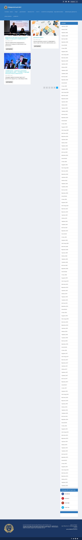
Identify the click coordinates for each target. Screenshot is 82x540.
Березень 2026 (64, 42)
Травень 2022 (64, 186)
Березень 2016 (64, 419)
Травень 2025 (64, 73)
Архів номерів (8, 16)
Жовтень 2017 (64, 359)
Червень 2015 (64, 447)
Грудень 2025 (64, 51)
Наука (11, 11)
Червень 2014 (64, 482)
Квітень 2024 (64, 114)
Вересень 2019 (64, 287)
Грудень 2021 (64, 202)
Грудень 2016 (64, 391)
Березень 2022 (64, 193)
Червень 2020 (64, 259)
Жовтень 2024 (64, 95)
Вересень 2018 (64, 325)
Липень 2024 (64, 105)
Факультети (31, 11)
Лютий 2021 (64, 233)
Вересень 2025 (64, 60)
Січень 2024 (64, 123)
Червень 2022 (64, 183)
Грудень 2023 (64, 127)
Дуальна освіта (38, 37)
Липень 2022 (64, 180)
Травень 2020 (64, 262)
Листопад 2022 (64, 167)
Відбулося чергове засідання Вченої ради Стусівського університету (16, 38)
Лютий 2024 (64, 120)
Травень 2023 (64, 149)
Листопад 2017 (64, 356)
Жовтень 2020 (64, 246)
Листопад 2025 (64, 54)
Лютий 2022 (64, 196)
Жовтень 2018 (64, 322)
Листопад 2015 (64, 432)
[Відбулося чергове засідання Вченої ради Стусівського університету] (17, 28)
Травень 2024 (64, 111)
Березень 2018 (64, 344)
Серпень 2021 (64, 215)
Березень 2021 (64, 230)
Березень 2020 (64, 268)
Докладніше (9, 49)
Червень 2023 (64, 145)
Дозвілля (15, 16)
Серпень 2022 (64, 177)
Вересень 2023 (64, 136)
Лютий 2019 (64, 309)
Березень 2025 (64, 79)
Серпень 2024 (64, 101)
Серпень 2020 (64, 252)
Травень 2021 (64, 224)
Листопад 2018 (64, 318)
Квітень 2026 (64, 39)
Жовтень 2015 (64, 435)
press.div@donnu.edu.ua (71, 529)
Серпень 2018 (64, 328)
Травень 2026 (64, 35)
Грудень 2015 (64, 429)
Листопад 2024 (64, 92)
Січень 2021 (64, 237)
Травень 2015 (64, 451)
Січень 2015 (64, 463)
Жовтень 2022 (64, 171)
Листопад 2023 (64, 130)
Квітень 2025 (64, 76)
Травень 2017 (64, 375)
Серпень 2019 (64, 290)
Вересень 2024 (64, 98)
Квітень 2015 (64, 454)
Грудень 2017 (64, 353)
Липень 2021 (64, 218)
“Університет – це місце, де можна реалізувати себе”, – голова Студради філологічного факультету (17, 72)
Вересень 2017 (64, 362)
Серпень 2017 (64, 366)
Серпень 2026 (64, 26)
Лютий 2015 (64, 460)
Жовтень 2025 (64, 57)
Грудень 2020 (64, 240)
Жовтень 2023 (64, 133)
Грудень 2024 (64, 89)
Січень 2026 (64, 48)
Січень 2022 (64, 199)
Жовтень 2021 (64, 208)
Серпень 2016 (64, 403)
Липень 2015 (64, 444)
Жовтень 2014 (64, 473)
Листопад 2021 (64, 205)
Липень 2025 (64, 67)
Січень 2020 (64, 274)
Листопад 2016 (64, 394)
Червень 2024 (64, 108)
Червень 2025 (64, 70)
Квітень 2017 (64, 378)
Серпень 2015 (64, 441)
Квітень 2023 (64, 152)
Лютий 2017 (64, 384)
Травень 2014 (64, 485)
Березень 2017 (64, 381)
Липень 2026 (64, 29)
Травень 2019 (64, 300)
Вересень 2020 (64, 249)
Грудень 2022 (64, 164)
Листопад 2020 (64, 243)
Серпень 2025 (64, 64)
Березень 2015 (64, 457)
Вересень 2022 (64, 174)
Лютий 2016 (64, 422)
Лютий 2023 (64, 158)
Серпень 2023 (64, 139)
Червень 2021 (64, 221)
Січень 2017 (64, 388)
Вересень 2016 (64, 400)
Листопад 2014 (64, 469)
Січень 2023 (64, 161)
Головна (7, 11)
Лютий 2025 (64, 83)
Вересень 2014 (64, 476)
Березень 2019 (64, 306)
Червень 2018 (64, 334)
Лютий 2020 (64, 271)
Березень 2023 (64, 155)
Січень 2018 (64, 350)
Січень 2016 (64, 425)
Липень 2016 (64, 407)
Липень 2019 (64, 293)
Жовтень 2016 (64, 397)
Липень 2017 (64, 369)
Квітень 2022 (64, 190)
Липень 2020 (64, 256)
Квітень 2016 (64, 416)
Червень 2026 (64, 32)
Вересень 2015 (64, 438)
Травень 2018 (64, 337)
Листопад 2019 (64, 281)
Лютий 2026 (64, 45)
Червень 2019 (64, 296)
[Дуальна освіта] (45, 28)
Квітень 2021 (64, 227)
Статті (37, 11)
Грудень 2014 (64, 466)
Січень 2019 (64, 312)
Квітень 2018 (64, 340)
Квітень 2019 (64, 303)
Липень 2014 (64, 479)
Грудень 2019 (64, 278)
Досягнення (23, 11)
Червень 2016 (64, 410)
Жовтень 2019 (64, 284)
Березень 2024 (64, 117)
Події (16, 11)
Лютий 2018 (64, 347)
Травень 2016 (64, 413)
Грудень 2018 (64, 315)
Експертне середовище (47, 11)
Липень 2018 (64, 331)
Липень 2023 (64, 142)
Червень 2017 (64, 372)
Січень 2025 (64, 86)
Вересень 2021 (64, 211)
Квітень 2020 (64, 265)
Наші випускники (58, 11)
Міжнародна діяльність (71, 11)
